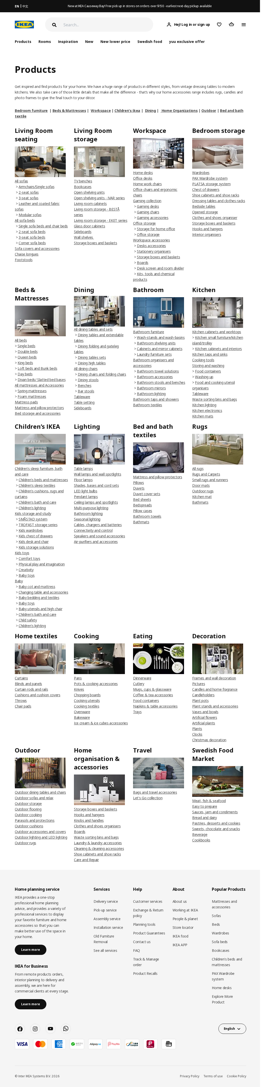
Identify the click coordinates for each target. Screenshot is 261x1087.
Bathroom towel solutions (158, 371)
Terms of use (213, 1076)
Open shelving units (89, 192)
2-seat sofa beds (32, 231)
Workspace (101, 110)
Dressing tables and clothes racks (218, 200)
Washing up (204, 376)
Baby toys (27, 575)
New (89, 41)
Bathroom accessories (155, 376)
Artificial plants (203, 723)
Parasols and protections (35, 820)
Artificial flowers (204, 717)
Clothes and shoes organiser (214, 217)
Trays (137, 711)
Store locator (183, 927)
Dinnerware (142, 678)
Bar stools (86, 391)
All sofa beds (25, 220)
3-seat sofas (28, 197)
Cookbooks (201, 840)
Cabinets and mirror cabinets (159, 348)
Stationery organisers (154, 251)
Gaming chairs (148, 212)
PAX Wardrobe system (209, 178)
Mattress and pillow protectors (39, 407)
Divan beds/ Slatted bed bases (42, 379)
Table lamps (83, 468)
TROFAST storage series (38, 524)
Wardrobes (201, 172)
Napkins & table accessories (155, 706)
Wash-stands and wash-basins (161, 337)
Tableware (82, 396)
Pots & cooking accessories (96, 683)
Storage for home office (156, 228)
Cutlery (138, 683)
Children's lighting (32, 507)
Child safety (28, 620)
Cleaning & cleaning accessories (99, 848)
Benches (85, 385)
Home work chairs (147, 183)
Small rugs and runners (210, 479)
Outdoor (208, 110)
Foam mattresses (32, 396)
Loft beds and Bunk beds (37, 368)
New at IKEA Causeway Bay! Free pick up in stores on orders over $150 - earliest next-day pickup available (140, 6)
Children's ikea (127, 110)
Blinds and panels (28, 683)
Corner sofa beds (32, 242)
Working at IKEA (185, 910)
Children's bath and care (37, 502)
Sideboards (83, 231)
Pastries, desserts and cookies (216, 823)
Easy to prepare (204, 806)
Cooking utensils (87, 700)
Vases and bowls (205, 711)
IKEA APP (180, 944)
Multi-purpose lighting (91, 507)
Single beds (26, 345)
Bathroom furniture (148, 331)
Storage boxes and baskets (95, 242)
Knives (79, 689)
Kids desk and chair (33, 541)
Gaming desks (148, 206)
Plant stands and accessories (215, 706)
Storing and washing (208, 365)
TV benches (83, 181)
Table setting (84, 402)
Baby (19, 581)
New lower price (115, 41)
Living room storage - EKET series (100, 220)
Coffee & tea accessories (153, 694)
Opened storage (205, 212)
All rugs (197, 468)
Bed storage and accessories (38, 413)
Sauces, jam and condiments (215, 812)
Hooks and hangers (207, 228)
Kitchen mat (202, 496)
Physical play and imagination (42, 564)
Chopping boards (87, 694)
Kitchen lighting (204, 404)
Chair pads (23, 706)
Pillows (138, 482)
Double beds (27, 351)
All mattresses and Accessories (39, 385)
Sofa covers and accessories (37, 248)
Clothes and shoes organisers (97, 826)
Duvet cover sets (146, 493)
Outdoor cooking (28, 814)
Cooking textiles (86, 706)
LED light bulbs (85, 491)
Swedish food (149, 41)
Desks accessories (151, 245)
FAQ (136, 950)
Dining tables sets (92, 357)
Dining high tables (92, 363)
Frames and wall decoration (214, 678)
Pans (78, 678)
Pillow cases (142, 510)
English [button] (229, 1028)
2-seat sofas (29, 192)
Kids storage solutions (36, 547)
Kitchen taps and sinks (209, 354)
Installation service (108, 927)
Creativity (26, 569)
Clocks (197, 734)
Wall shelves (84, 237)
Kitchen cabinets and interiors (218, 348)
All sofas (21, 181)
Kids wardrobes (31, 530)
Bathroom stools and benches (161, 382)
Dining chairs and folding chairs (102, 374)
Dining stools (88, 379)
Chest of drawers (205, 189)
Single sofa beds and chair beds (43, 226)
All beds (21, 340)
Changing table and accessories (43, 592)
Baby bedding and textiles (39, 597)
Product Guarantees (149, 933)
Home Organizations (179, 110)
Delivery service (106, 901)
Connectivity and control (93, 530)
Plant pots (200, 700)
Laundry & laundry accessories (98, 842)
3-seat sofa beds (32, 237)
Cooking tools (203, 359)
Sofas (216, 915)
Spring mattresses (32, 390)
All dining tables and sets (93, 329)
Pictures (198, 683)
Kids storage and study (33, 513)
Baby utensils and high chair (40, 608)
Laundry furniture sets (154, 354)
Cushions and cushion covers (37, 694)
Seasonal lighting (87, 519)
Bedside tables (203, 206)
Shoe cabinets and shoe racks (215, 195)
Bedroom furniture (31, 110)
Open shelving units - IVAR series (99, 197)
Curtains (21, 678)
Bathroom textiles (147, 404)
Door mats (201, 485)
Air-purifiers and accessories (96, 541)
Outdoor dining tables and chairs (40, 792)
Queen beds (27, 357)
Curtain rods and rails (31, 689)
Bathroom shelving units (156, 343)
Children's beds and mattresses (43, 479)
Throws (21, 700)
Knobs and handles (89, 820)
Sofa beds (220, 941)
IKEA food (180, 936)
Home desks (143, 172)
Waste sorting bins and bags (214, 399)
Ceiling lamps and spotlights (96, 502)
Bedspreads (142, 505)
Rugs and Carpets (206, 474)
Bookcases (83, 186)
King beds (25, 362)
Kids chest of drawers (36, 536)
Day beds (25, 374)
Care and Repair (86, 859)
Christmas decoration (209, 739)
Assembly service (107, 918)
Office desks (142, 178)
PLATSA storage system (211, 183)
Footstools (24, 259)
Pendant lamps (86, 496)
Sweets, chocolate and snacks (216, 828)
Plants (197, 728)
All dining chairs (86, 368)
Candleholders (203, 694)
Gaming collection (147, 200)
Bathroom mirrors (151, 388)
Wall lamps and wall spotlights (97, 474)
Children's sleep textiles (37, 485)
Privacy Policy (189, 1076)
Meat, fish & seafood (209, 800)
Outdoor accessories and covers (40, 831)
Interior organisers (206, 234)
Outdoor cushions (29, 826)
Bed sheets (142, 499)
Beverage (199, 834)
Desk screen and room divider (160, 268)
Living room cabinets (90, 203)
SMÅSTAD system (33, 519)
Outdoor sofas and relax (34, 797)
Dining (150, 110)
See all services (105, 950)
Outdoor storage (28, 803)
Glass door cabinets (89, 226)
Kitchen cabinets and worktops (216, 331)
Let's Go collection (147, 797)
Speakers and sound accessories (99, 536)
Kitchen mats (202, 416)
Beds (216, 924)
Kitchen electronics (207, 410)
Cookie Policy (236, 1076)
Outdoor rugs (203, 491)
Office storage (144, 223)
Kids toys (22, 552)
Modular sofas (30, 214)
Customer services (147, 901)
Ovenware (82, 711)
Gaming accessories (152, 217)
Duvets (139, 488)
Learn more (30, 949)
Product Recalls (145, 973)
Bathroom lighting (151, 393)
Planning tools (144, 924)
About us (180, 901)
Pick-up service (105, 910)
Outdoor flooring (28, 809)
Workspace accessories (151, 240)
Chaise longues (26, 254)
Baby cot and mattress (37, 586)
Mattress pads (26, 402)
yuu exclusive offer (187, 41)
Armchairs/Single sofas (36, 186)
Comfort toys (29, 558)
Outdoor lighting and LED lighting (41, 837)
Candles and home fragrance (215, 689)
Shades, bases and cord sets (96, 485)
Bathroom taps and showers (156, 399)
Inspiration (68, 41)
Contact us (142, 941)
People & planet (185, 918)
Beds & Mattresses (69, 110)
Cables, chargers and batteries (98, 524)
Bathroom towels (147, 516)
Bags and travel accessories (155, 792)
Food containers (208, 371)
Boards (142, 262)
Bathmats (141, 521)
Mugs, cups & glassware (152, 689)
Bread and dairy (204, 817)
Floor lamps (83, 479)
